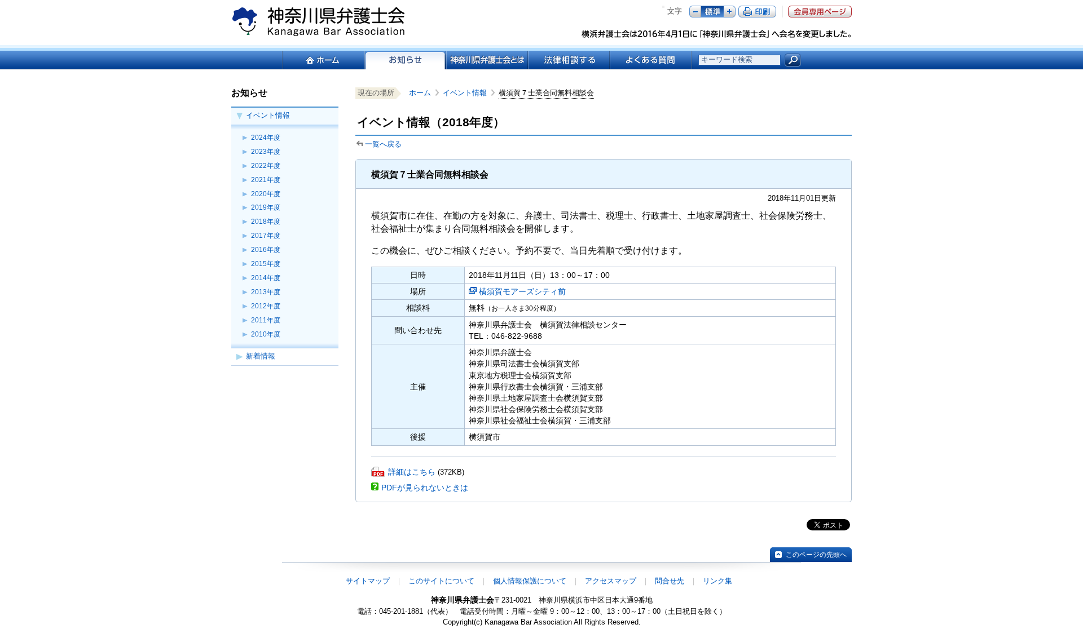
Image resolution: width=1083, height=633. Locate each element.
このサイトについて (441, 581)
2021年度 (265, 179)
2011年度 (265, 320)
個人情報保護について (529, 581)
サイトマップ (368, 581)
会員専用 (820, 11)
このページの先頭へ (816, 555)
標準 (712, 11)
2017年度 (265, 235)
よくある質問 (650, 60)
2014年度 (265, 278)
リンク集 (717, 581)
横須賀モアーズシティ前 (522, 291)
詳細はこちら (411, 471)
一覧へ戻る (383, 144)
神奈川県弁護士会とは (486, 60)
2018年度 (265, 221)
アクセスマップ (610, 581)
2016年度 (265, 249)
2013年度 (265, 292)
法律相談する (568, 60)
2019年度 (265, 207)
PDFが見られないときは (424, 487)
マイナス (695, 11)
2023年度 (265, 151)
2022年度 (265, 165)
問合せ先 (669, 581)
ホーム (323, 60)
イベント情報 (268, 115)
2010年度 (265, 334)
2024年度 (265, 137)
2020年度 (265, 194)
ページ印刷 (757, 11)
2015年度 (265, 263)
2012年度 (265, 306)
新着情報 (260, 356)
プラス (730, 11)
